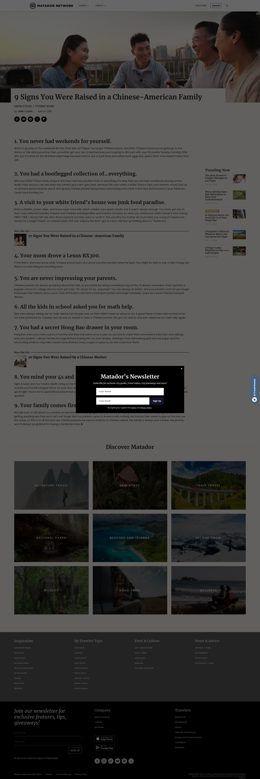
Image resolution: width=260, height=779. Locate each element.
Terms (133, 408)
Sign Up (157, 401)
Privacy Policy (146, 408)
